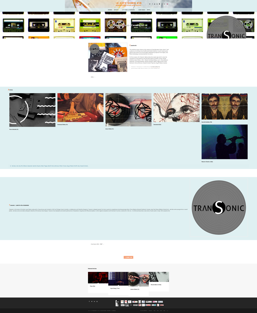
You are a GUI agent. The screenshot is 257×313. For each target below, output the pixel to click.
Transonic (11, 209)
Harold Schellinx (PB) (207, 122)
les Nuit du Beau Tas (155, 66)
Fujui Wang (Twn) (115, 288)
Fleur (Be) (92, 286)
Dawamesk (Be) (157, 124)
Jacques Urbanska (103, 310)
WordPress (108, 310)
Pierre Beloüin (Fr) (13, 129)
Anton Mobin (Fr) (109, 129)
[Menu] (88, 4)
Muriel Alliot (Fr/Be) (156, 284)
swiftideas (114, 310)
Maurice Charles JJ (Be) (207, 161)
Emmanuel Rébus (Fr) (62, 124)
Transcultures (94, 310)
